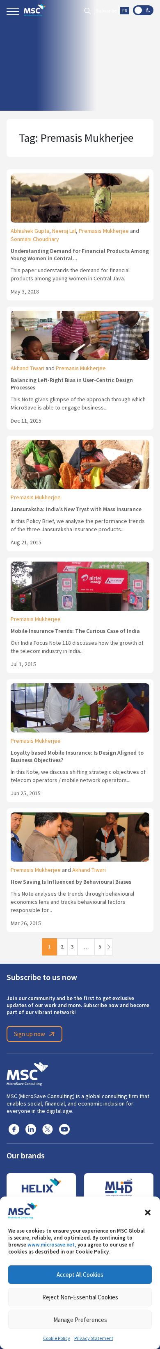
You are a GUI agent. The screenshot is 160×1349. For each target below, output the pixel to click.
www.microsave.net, (51, 1244)
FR (124, 10)
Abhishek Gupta (30, 230)
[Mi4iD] (118, 1187)
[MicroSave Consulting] (27, 1073)
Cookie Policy (56, 1338)
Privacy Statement (93, 1338)
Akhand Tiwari (27, 368)
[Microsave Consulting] (35, 10)
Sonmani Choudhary (35, 239)
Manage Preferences (80, 1320)
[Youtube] (64, 1128)
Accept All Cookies (80, 1274)
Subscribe (106, 10)
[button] (148, 1211)
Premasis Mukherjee (104, 230)
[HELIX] (41, 1187)
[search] (87, 10)
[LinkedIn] (30, 1128)
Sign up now (29, 1034)
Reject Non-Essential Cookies (80, 1297)
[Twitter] (47, 1128)
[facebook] (14, 1128)
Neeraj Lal (64, 230)
